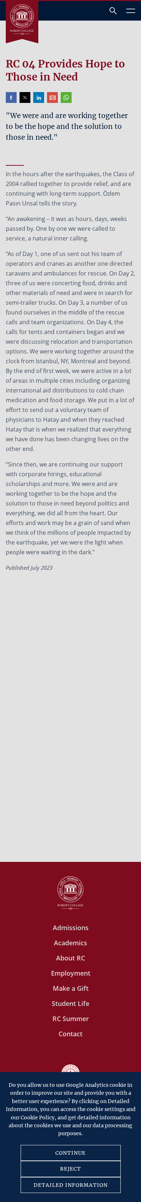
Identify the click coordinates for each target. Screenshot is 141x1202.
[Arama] (113, 11)
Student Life (70, 1003)
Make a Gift (71, 988)
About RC (70, 958)
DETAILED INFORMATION (71, 1185)
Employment (70, 973)
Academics (70, 942)
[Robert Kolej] (22, 19)
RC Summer (70, 1018)
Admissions (71, 927)
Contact (70, 1033)
